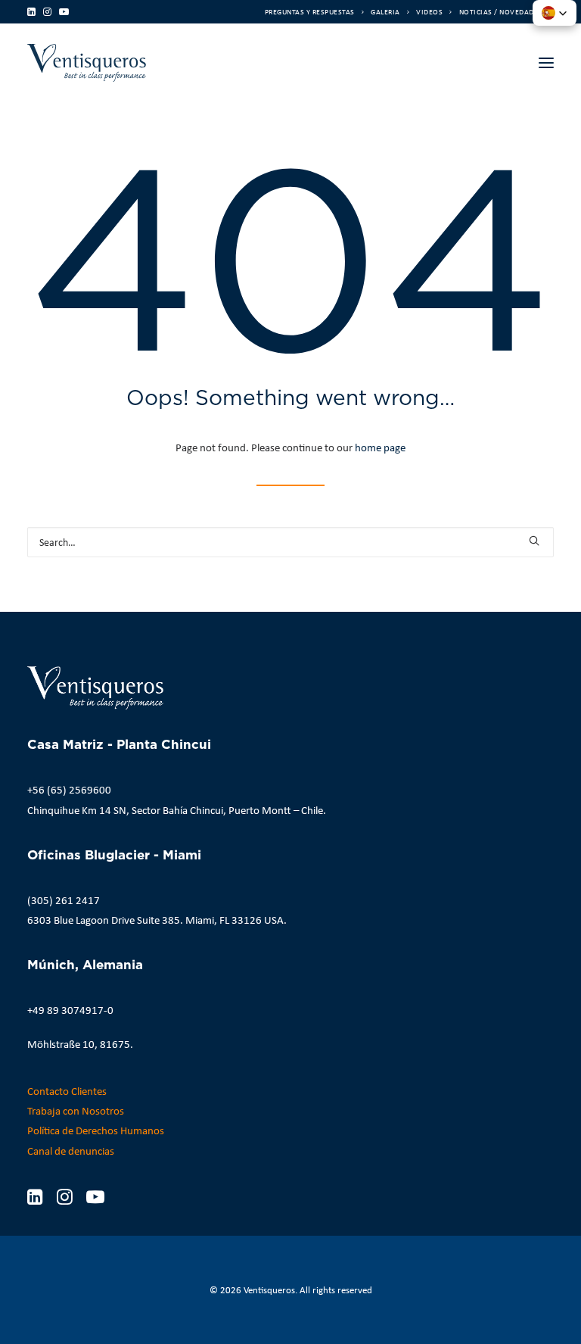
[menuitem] (314, 11)
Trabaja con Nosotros (75, 1110)
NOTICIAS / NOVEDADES (500, 12)
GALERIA (385, 12)
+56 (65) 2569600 (69, 789)
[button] (31, 11)
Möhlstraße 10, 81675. (80, 1044)
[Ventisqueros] (86, 63)
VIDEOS (429, 12)
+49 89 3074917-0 (70, 1010)
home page (380, 447)
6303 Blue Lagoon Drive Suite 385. (105, 920)
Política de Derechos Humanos (95, 1130)
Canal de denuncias (70, 1150)
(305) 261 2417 (63, 900)
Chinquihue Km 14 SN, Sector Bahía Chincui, (126, 810)
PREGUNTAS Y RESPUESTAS (310, 12)
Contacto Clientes (67, 1091)
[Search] (290, 542)
